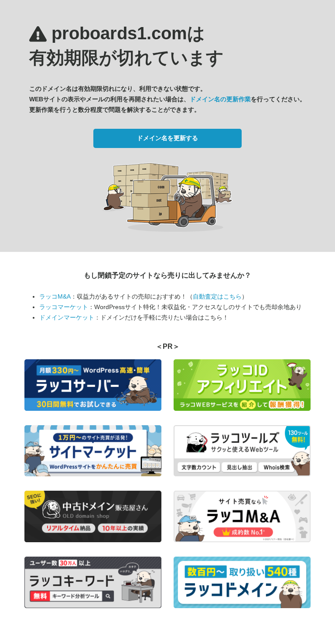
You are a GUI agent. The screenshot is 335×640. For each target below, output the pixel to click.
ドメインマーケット (66, 317)
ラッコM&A (55, 296)
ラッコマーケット (63, 306)
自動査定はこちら (217, 296)
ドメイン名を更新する (167, 137)
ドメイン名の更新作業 (220, 99)
